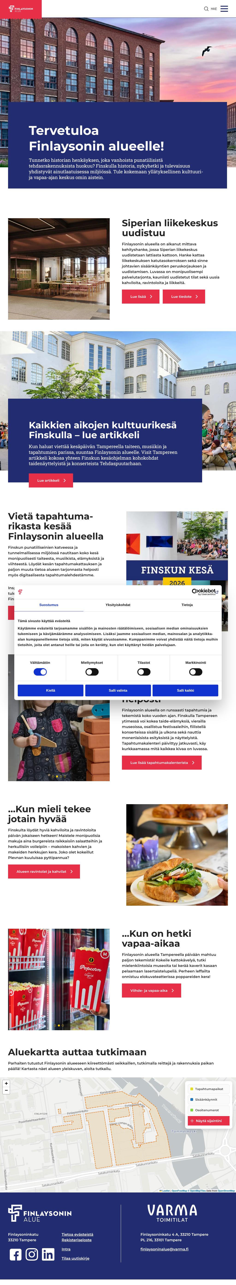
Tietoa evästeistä (77, 1235)
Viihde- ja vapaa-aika (149, 990)
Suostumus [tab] (49, 605)
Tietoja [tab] (187, 605)
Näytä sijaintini (209, 1121)
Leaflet (166, 1190)
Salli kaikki (185, 690)
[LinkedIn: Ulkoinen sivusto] (48, 1259)
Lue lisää (138, 296)
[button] (6, 1083)
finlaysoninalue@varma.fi (165, 1249)
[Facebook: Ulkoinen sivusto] (15, 1259)
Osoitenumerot (207, 1110)
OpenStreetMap (226, 1190)
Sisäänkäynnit (206, 1099)
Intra (66, 1249)
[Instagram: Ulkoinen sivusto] (31, 1259)
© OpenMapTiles (197, 1190)
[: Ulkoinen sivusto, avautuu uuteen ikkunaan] (198, 592)
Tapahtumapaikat (209, 1089)
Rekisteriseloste (76, 1240)
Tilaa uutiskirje (75, 1258)
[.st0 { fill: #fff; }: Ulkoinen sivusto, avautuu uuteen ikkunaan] (172, 1213)
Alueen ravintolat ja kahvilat (41, 871)
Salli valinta (118, 690)
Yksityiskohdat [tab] (118, 605)
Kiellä (50, 690)
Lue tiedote (181, 296)
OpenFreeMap (179, 1190)
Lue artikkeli (48, 480)
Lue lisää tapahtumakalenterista (159, 762)
